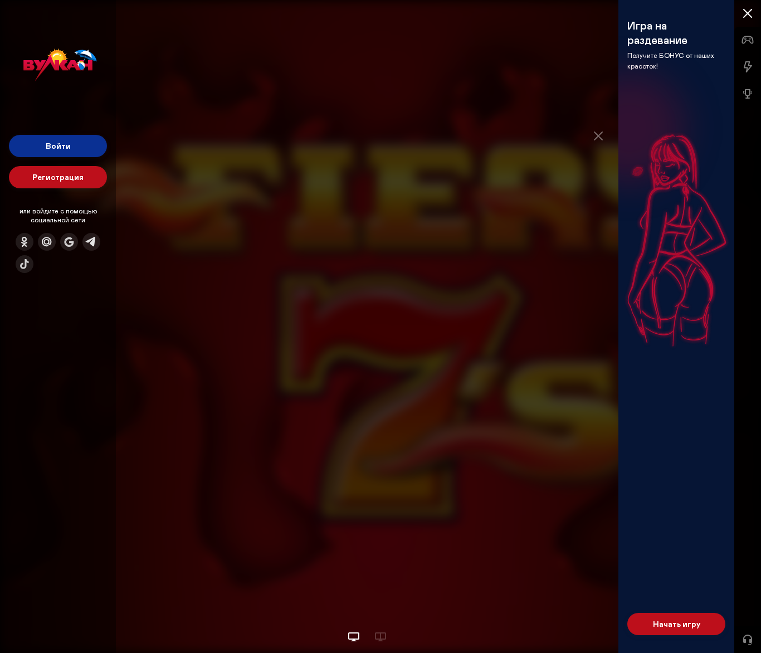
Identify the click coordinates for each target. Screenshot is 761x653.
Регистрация (58, 177)
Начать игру (676, 623)
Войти (58, 145)
